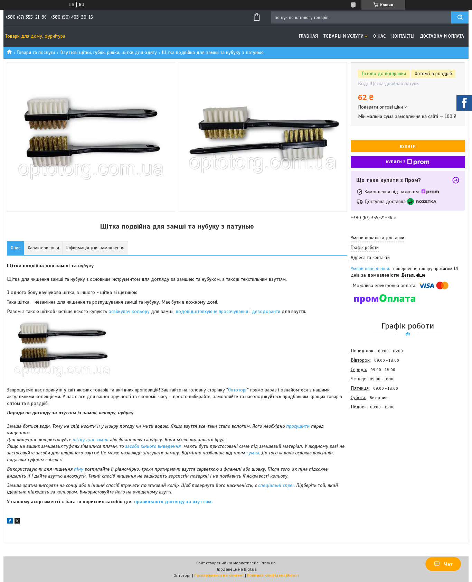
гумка (252, 453)
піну (78, 469)
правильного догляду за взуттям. (173, 502)
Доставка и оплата (442, 36)
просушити (298, 426)
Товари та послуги (36, 52)
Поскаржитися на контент (219, 575)
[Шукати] (460, 17)
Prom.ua (268, 563)
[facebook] (10, 522)
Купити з (395, 161)
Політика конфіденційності (273, 575)
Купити (408, 146)
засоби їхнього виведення (153, 446)
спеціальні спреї (276, 485)
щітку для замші (90, 440)
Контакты (402, 36)
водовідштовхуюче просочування (212, 311)
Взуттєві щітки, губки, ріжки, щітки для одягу (108, 52)
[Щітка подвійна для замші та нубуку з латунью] (375, 449)
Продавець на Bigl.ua (236, 569)
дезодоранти (267, 311)
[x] (17, 522)
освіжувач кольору (129, 311)
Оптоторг (237, 390)
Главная (308, 36)
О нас (379, 36)
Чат (448, 564)
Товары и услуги (343, 36)
